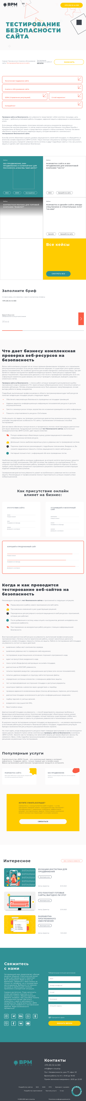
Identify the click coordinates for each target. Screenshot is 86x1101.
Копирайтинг (10, 106)
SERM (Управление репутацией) (17, 97)
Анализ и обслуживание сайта (17, 89)
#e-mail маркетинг (11, 234)
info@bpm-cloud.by (52, 1069)
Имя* (50, 976)
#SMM (17, 193)
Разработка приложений (33, 1091)
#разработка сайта (64, 193)
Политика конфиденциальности (59, 1099)
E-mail (50, 990)
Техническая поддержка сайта (17, 81)
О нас (62, 1091)
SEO (37, 1087)
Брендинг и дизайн (62, 1087)
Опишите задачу (54, 1003)
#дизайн (51, 234)
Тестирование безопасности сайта (18, 63)
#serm (36, 234)
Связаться (43, 821)
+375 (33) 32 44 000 (71, 5)
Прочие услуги (51, 1091)
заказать (69, 62)
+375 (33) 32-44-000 (52, 1065)
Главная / (5, 61)
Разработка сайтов (26, 1087)
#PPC (26, 234)
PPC (50, 1087)
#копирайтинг (30, 193)
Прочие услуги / (13, 61)
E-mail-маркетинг (58, 97)
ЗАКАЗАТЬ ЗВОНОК (64, 1023)
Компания (52, 996)
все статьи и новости (72, 861)
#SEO (7, 193)
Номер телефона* (55, 983)
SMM (43, 1087)
